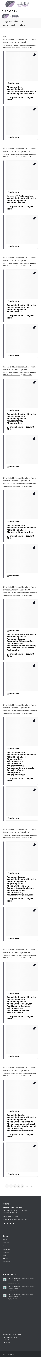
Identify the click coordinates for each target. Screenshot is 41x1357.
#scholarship (13, 650)
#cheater (30, 94)
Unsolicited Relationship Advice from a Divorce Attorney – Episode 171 (19, 368)
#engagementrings (16, 775)
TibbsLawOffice (27, 47)
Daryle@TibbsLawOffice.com (17, 1219)
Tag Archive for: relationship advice (15, 23)
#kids (31, 888)
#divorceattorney (15, 421)
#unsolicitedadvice (16, 89)
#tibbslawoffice (14, 87)
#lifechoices (24, 1006)
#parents (11, 888)
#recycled (11, 770)
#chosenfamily (29, 646)
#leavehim (18, 1013)
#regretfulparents (15, 884)
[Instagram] (13, 1223)
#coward (26, 1010)
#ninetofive (27, 1122)
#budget (31, 1124)
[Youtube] (7, 1223)
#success (11, 648)
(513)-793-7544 (13, 1217)
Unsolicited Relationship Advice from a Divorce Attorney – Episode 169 (19, 588)
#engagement (13, 768)
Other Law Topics (17, 45)
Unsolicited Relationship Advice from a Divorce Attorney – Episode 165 (19, 1069)
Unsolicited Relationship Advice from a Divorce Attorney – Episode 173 (19, 259)
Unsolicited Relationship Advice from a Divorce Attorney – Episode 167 (19, 830)
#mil (27, 307)
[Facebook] (4, 1223)
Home (5, 1239)
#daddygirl (27, 1004)
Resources (6, 1249)
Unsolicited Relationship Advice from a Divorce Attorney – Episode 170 (19, 479)
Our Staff (6, 1243)
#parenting (19, 890)
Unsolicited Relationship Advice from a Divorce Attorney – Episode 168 (19, 706)
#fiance (20, 770)
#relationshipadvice (16, 94)
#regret (10, 890)
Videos (5, 1258)
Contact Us (6, 1252)
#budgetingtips (14, 1126)
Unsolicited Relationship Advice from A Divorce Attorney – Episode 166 (20, 951)
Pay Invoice (6, 1262)
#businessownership (17, 1124)
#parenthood (22, 888)
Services (5, 1246)
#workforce (27, 1131)
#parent (25, 886)
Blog (4, 1255)
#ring (22, 768)
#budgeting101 (29, 1126)
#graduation (12, 641)
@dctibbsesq (13, 83)
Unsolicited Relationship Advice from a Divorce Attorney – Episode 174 (19, 150)
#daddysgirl (12, 1006)
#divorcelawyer (14, 646)
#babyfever (12, 532)
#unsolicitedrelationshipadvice (21, 91)
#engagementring (15, 766)
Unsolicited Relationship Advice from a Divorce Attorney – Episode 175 (19, 41)
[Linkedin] (10, 1223)
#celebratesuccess (25, 648)
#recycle (30, 768)
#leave (10, 1013)
